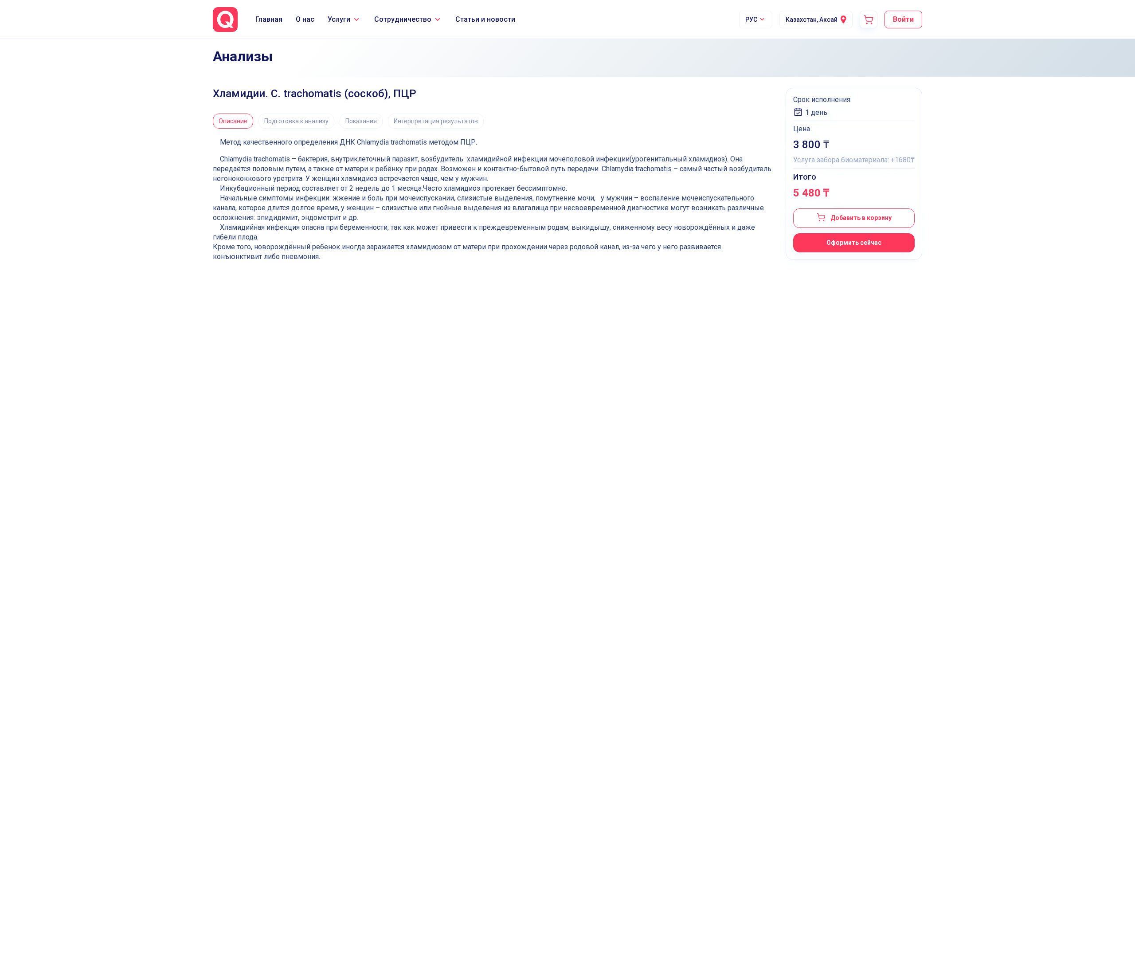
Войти (903, 19)
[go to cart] (868, 19)
